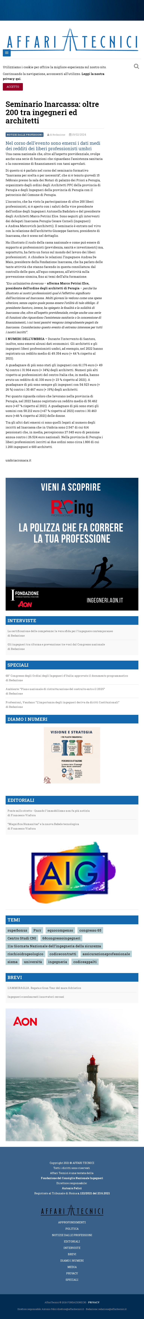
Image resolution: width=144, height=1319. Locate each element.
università (33, 962)
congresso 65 (90, 930)
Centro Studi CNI (22, 938)
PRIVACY (94, 1302)
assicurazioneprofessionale (106, 954)
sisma (13, 962)
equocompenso (60, 930)
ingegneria (57, 962)
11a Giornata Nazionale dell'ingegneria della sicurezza (54, 946)
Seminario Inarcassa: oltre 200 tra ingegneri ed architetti (52, 112)
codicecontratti (63, 954)
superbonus (17, 930)
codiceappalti (85, 962)
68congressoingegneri (61, 938)
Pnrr (37, 930)
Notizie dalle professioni (24, 134)
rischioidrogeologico (25, 954)
